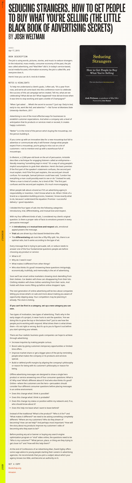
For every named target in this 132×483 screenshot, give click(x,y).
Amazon (12, 472)
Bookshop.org (15, 468)
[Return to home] (3, 80)
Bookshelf (2, 236)
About (2, 467)
